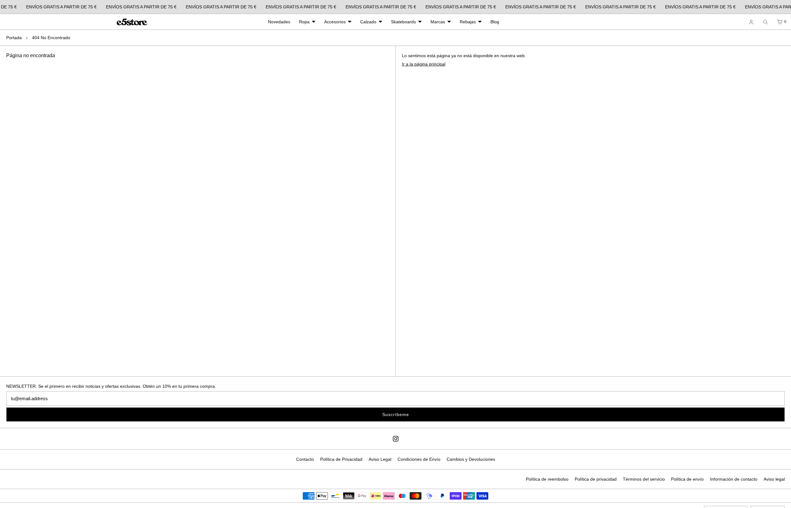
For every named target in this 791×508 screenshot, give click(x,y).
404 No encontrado (51, 37)
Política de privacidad (596, 479)
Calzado (368, 21)
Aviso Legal (380, 459)
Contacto (305, 459)
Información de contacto (733, 479)
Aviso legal (774, 479)
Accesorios (335, 21)
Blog (494, 21)
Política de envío (687, 479)
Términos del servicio (644, 479)
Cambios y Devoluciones (471, 459)
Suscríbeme (395, 414)
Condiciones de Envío (419, 459)
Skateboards (403, 21)
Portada (14, 37)
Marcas (437, 21)
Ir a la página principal (423, 64)
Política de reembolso (547, 479)
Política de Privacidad (341, 459)
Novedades (279, 21)
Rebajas (468, 21)
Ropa (304, 21)
